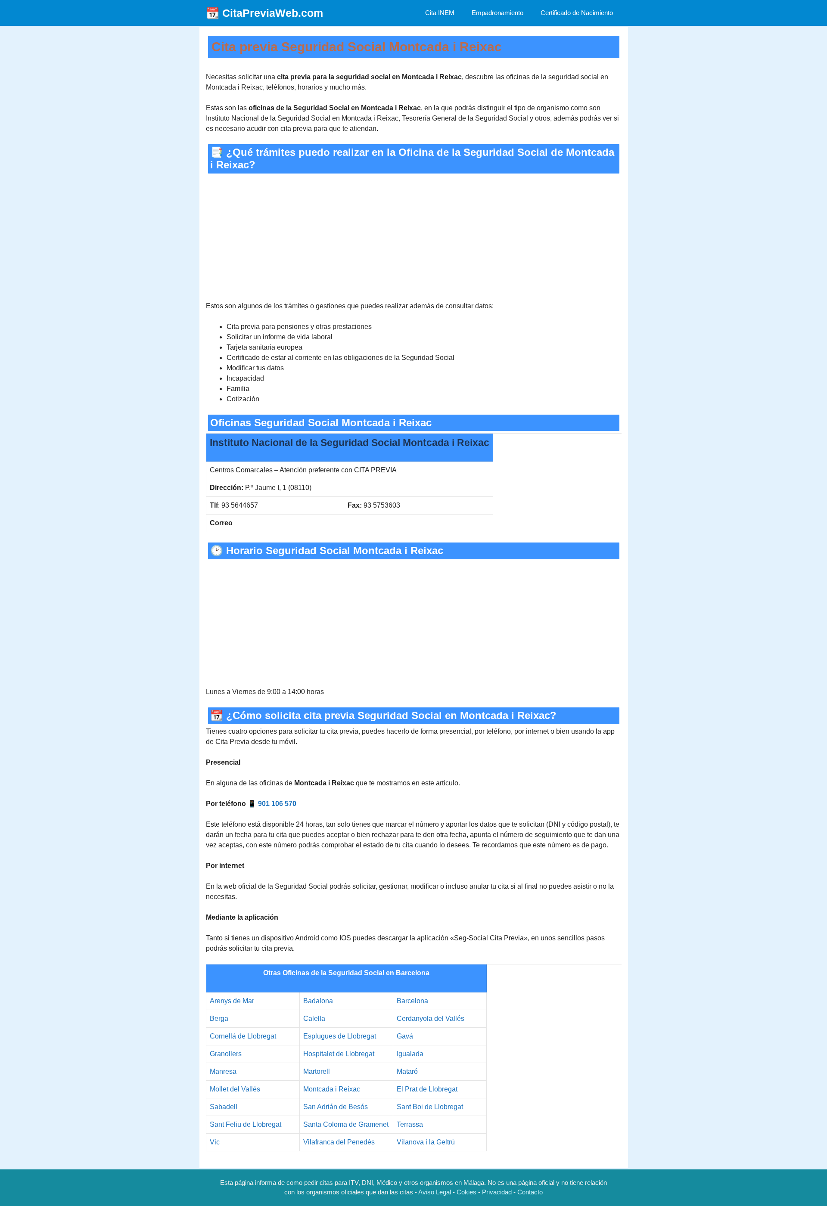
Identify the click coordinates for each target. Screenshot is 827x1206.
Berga (219, 1018)
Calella (314, 1018)
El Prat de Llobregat (427, 1089)
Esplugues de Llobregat (339, 1036)
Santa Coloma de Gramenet (346, 1124)
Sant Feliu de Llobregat (245, 1124)
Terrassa (410, 1124)
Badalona (318, 1000)
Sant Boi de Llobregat (430, 1106)
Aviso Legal (434, 1192)
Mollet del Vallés (235, 1089)
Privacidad (497, 1192)
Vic (215, 1142)
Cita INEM (439, 12)
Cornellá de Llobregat (243, 1036)
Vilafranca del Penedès (339, 1142)
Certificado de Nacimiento (577, 12)
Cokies (466, 1192)
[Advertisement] (414, 237)
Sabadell (223, 1106)
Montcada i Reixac (331, 1089)
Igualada (410, 1053)
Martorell (316, 1071)
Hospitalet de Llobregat (338, 1053)
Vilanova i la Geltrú (426, 1142)
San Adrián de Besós (335, 1106)
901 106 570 (277, 803)
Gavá (405, 1036)
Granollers (226, 1053)
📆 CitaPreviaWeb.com (264, 13)
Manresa (223, 1071)
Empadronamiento (497, 12)
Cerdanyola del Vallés (430, 1018)
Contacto (530, 1192)
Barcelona (412, 1000)
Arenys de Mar (232, 1000)
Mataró (407, 1071)
